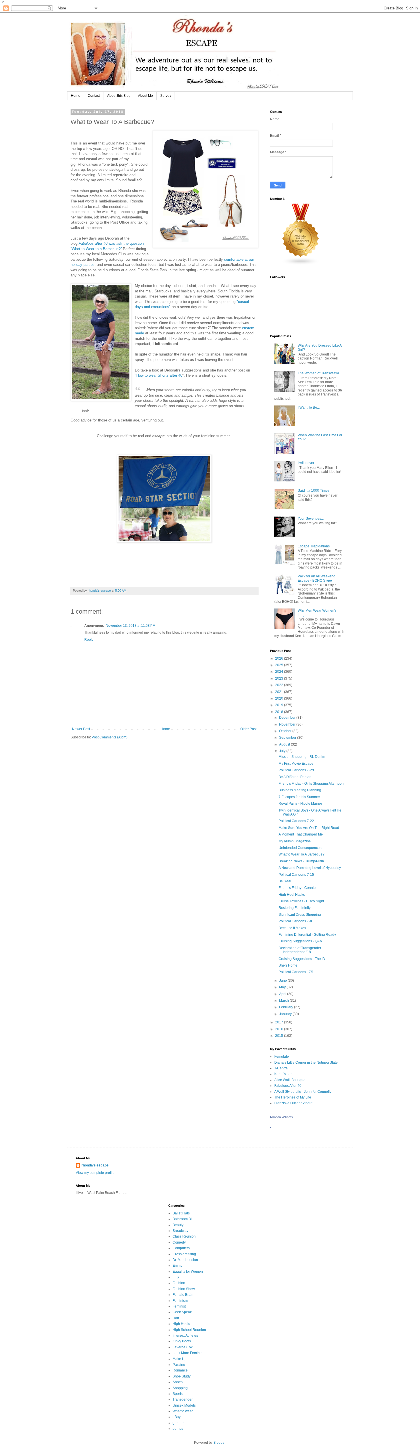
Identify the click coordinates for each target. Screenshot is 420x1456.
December (287, 718)
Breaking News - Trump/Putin (301, 861)
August (285, 744)
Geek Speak (182, 1312)
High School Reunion (189, 1330)
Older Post (248, 729)
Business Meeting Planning (300, 790)
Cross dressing (184, 1254)
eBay (177, 1417)
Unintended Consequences (300, 848)
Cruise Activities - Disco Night (301, 901)
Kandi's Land (284, 1074)
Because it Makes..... (294, 928)
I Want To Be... (309, 407)
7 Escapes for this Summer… (301, 797)
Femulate (281, 1057)
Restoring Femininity (295, 908)
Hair (176, 1318)
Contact (94, 96)
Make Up (180, 1359)
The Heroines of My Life (292, 1097)
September (288, 738)
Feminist (179, 1306)
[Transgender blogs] (301, 264)
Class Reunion (184, 1236)
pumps (178, 1429)
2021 (279, 692)
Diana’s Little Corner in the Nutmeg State (306, 1063)
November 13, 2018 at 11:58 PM (130, 626)
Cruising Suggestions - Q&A (300, 941)
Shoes (178, 1382)
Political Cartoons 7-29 (296, 770)
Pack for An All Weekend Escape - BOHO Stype (316, 578)
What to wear (183, 1411)
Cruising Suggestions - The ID (302, 959)
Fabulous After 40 (287, 1086)
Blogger (219, 1443)
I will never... (307, 463)
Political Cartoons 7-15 (296, 875)
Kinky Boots (182, 1341)
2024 (279, 672)
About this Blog (119, 96)
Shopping (180, 1388)
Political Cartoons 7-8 (295, 921)
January (286, 1014)
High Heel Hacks (292, 895)
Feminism (180, 1301)
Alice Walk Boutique (289, 1080)
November (287, 724)
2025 (279, 665)
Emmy (177, 1266)
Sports (178, 1394)
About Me (145, 96)
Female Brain (183, 1295)
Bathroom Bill (183, 1219)
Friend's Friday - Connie (297, 888)
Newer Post (81, 729)
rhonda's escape (95, 1165)
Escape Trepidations (314, 546)
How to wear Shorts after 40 (159, 375)
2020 (279, 698)
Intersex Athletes (185, 1335)
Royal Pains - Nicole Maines (301, 804)
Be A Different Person (295, 777)
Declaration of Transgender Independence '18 (300, 950)
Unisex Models (184, 1405)
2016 (279, 1029)
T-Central (281, 1068)
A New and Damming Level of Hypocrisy (310, 868)
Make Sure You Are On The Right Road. (309, 828)
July (282, 751)
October (285, 731)
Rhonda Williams (281, 1117)
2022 (279, 685)
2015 (279, 1036)
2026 (279, 658)
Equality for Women (188, 1272)
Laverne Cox (183, 1347)
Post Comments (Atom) (109, 737)
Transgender (183, 1399)
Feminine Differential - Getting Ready (307, 935)
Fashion (179, 1283)
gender (178, 1423)
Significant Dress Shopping (300, 915)
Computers (181, 1248)
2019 (279, 705)
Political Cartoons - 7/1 (296, 972)
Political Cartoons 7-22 (296, 821)
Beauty (178, 1225)
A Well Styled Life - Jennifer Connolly (302, 1092)
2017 (279, 1022)
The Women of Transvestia (318, 373)
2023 (279, 678)
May (283, 987)
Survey (165, 96)
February (286, 1007)
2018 (279, 712)
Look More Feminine (189, 1353)
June (283, 981)
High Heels (181, 1324)
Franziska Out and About (293, 1103)
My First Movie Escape (296, 764)
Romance (180, 1370)
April (283, 994)
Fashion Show (184, 1289)
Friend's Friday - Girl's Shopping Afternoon (311, 784)
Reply (88, 640)
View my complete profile (95, 1173)
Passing (179, 1365)
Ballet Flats (181, 1213)
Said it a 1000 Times (313, 491)
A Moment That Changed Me (301, 834)
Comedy (179, 1242)
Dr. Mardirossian (185, 1260)
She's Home (288, 965)
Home (75, 96)
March (284, 1001)
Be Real (285, 881)
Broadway (180, 1231)
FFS (176, 1277)
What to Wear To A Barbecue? (302, 854)
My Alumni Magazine (295, 841)
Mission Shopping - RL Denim (302, 757)
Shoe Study (182, 1376)
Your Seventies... (311, 519)
